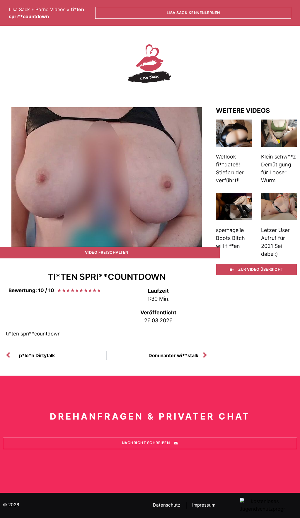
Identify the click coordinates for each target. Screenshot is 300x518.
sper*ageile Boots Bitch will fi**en (230, 238)
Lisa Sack (19, 9)
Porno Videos (50, 9)
